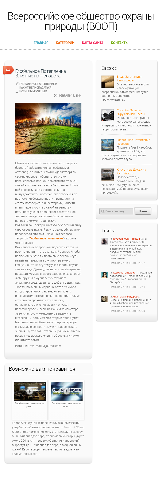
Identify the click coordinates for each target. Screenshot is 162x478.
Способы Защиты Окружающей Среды (131, 112)
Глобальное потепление (46, 238)
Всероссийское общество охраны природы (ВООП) (80, 21)
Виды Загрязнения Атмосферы (130, 78)
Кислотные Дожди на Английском (131, 171)
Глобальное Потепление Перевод (133, 142)
